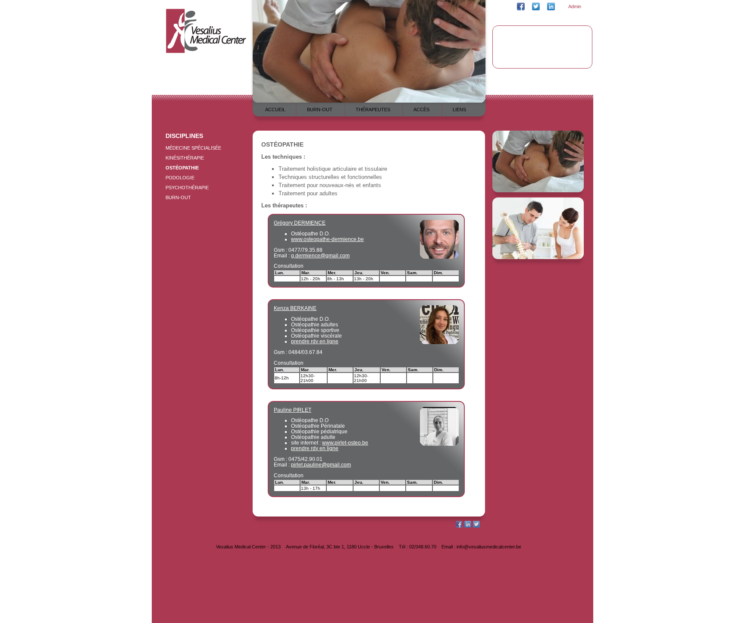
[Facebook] (459, 526)
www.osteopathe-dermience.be (327, 239)
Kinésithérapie (185, 157)
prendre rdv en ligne (314, 341)
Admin (574, 6)
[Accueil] (206, 51)
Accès (421, 109)
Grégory (300, 222)
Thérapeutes (373, 109)
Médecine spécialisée (193, 147)
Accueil (275, 109)
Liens (459, 109)
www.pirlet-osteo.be (345, 442)
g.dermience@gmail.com (320, 255)
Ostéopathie (182, 167)
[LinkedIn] (467, 526)
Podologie (180, 177)
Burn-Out (178, 197)
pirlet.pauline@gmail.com (321, 464)
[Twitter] (476, 526)
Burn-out (319, 109)
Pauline (292, 410)
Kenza (295, 308)
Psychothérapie (187, 187)
